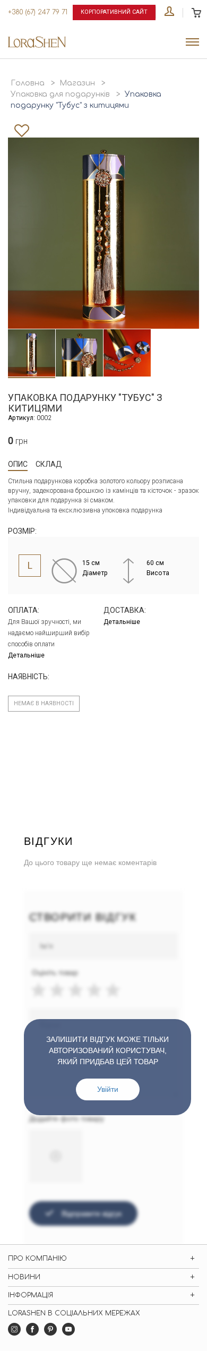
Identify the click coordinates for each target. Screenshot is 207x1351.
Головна (28, 83)
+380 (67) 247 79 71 (37, 12)
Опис (18, 464)
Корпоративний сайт (114, 11)
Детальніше (26, 655)
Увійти (107, 1089)
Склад (49, 464)
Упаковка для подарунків (60, 94)
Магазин (77, 83)
